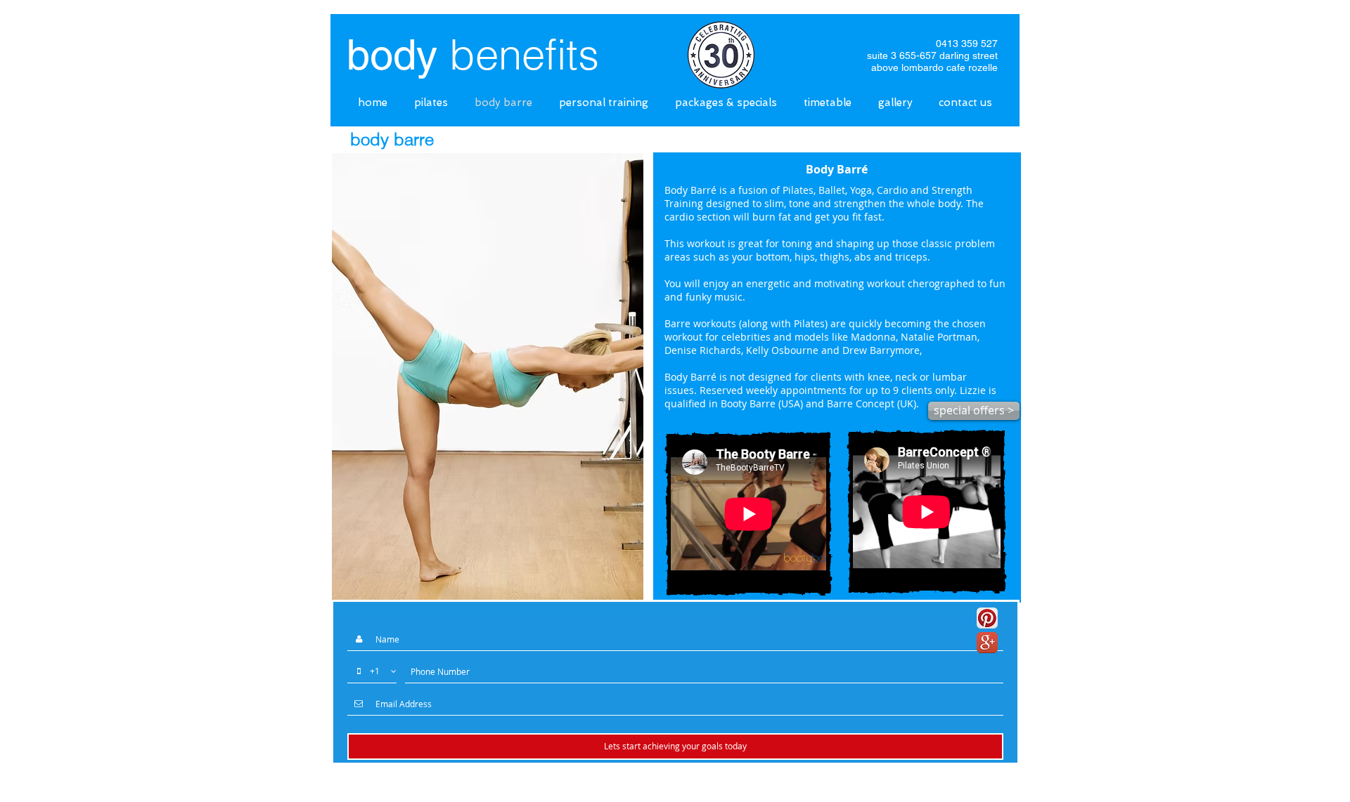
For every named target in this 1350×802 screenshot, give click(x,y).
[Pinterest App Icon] (987, 618)
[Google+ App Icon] (987, 642)
